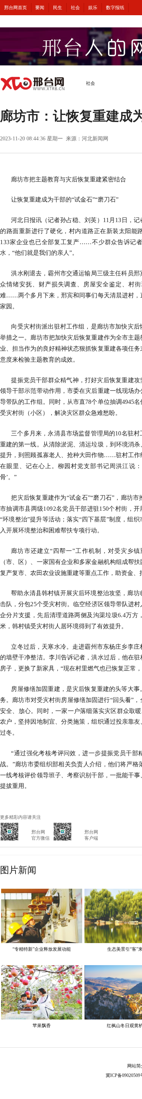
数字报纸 (115, 7)
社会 (75, 7)
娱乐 (92, 7)
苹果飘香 (42, 1025)
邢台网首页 (15, 7)
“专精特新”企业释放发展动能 (41, 949)
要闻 (39, 7)
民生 (57, 7)
